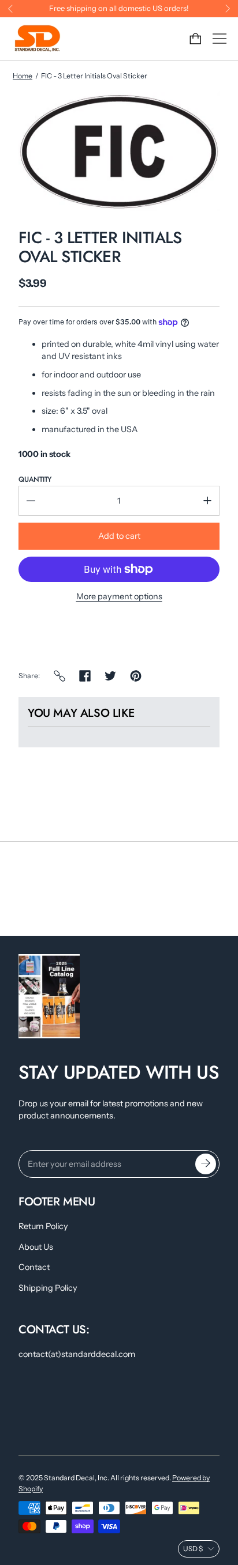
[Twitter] (110, 676)
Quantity (34, 479)
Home (22, 75)
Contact (34, 1267)
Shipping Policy (47, 1288)
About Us (35, 1247)
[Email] (59, 676)
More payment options (119, 596)
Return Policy (43, 1226)
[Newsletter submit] (205, 1164)
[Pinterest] (135, 676)
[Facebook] (85, 676)
